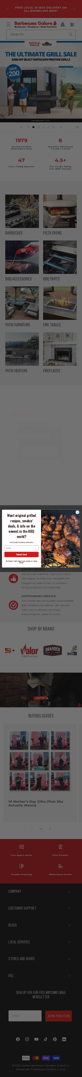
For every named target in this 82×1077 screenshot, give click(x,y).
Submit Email (21, 554)
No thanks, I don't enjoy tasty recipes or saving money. (21, 562)
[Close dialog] (77, 512)
